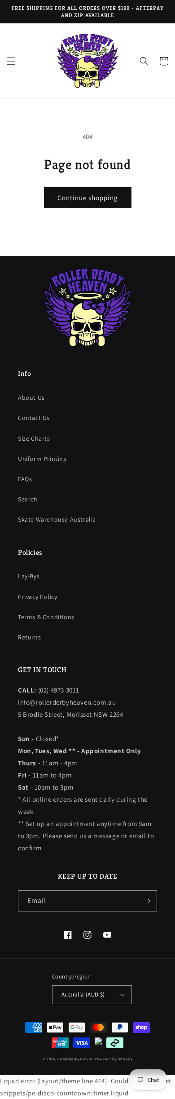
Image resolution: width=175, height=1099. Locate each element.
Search (28, 499)
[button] (11, 61)
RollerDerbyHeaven (75, 1058)
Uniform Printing (42, 459)
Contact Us (34, 418)
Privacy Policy (37, 597)
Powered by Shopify (114, 1058)
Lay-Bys (28, 576)
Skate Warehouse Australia (57, 519)
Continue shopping (87, 197)
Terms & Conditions (46, 617)
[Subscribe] (147, 900)
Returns (29, 637)
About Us (31, 397)
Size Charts (34, 438)
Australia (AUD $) (83, 994)
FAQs (25, 479)
